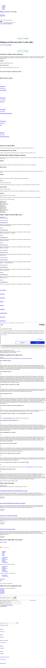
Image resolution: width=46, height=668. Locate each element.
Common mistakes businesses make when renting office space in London (13, 490)
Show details (39, 339)
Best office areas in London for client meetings (8, 515)
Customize (22, 342)
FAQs (3, 8)
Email (1, 602)
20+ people (2, 593)
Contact (3, 9)
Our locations (2, 217)
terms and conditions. (9, 605)
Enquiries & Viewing (28, 358)
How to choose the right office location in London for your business (12, 503)
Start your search (3, 606)
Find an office (2, 14)
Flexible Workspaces (7, 358)
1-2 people (2, 589)
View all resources (3, 485)
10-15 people (2, 591)
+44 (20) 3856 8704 (28, 466)
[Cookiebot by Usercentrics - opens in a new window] (40, 325)
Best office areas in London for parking (7, 529)
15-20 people (2, 592)
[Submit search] (17, 623)
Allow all (37, 342)
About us (3, 7)
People (1, 600)
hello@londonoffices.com (9, 418)
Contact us (2, 357)
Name (9, 600)
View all (1, 358)
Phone (1, 603)
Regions (3, 6)
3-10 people (2, 590)
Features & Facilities (14, 358)
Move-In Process (21, 358)
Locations (4, 5)
